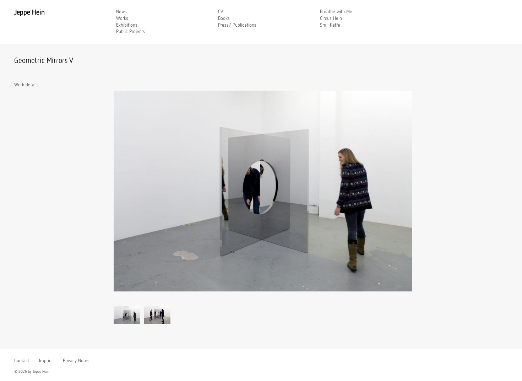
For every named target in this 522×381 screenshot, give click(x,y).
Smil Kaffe (330, 25)
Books (224, 18)
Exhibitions (126, 25)
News (121, 11)
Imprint (46, 360)
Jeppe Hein (29, 12)
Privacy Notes (76, 360)
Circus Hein (331, 18)
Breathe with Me (336, 11)
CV (220, 11)
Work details (26, 84)
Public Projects (130, 31)
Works (122, 18)
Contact (21, 360)
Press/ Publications (237, 25)
